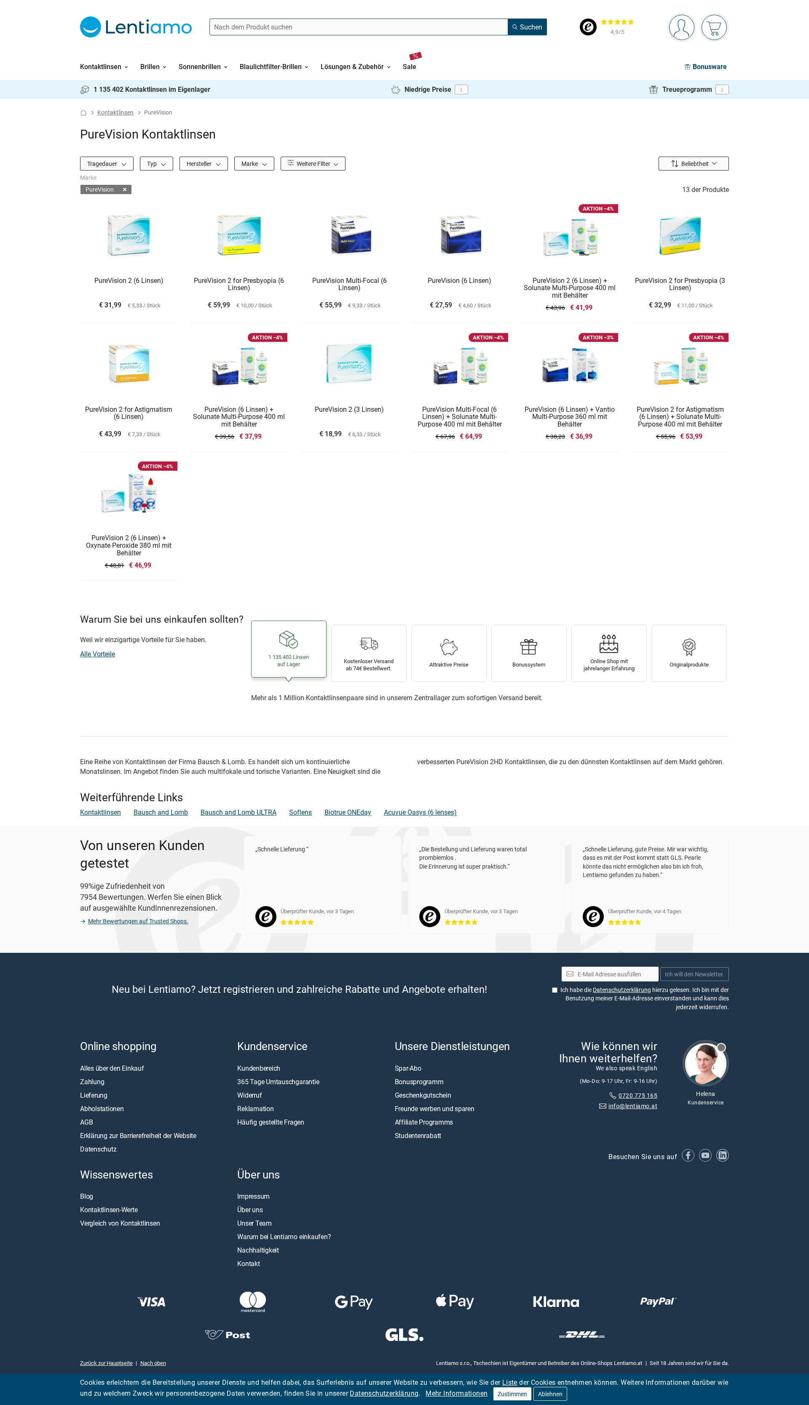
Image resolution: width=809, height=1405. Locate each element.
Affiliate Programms (424, 1122)
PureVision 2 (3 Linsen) (349, 409)
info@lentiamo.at (632, 1106)
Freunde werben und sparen (434, 1108)
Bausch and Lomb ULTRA (238, 812)
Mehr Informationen (457, 1393)
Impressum (253, 1196)
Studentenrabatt (418, 1135)
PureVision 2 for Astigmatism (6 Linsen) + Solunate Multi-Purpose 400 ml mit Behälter (680, 417)
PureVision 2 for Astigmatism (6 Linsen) (128, 413)
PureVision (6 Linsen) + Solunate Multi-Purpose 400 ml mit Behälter (239, 417)
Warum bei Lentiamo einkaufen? (284, 1236)
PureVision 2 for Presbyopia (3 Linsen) (680, 284)
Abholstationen (102, 1108)
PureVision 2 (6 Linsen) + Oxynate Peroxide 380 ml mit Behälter (128, 545)
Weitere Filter (312, 164)
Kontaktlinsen (115, 112)
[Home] (83, 112)
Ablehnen (550, 1394)
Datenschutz (98, 1149)
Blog (86, 1196)
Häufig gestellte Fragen (270, 1122)
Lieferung (93, 1095)
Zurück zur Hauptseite (106, 1363)
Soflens (300, 812)
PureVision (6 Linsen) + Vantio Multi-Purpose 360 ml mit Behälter (570, 417)
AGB (86, 1122)
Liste (509, 1382)
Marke (250, 164)
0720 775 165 (638, 1095)
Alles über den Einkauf (112, 1068)
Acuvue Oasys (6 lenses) (420, 812)
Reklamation (255, 1108)
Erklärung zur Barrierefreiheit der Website (138, 1135)
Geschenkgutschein (423, 1095)
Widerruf (249, 1095)
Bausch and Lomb (161, 812)
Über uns (250, 1209)
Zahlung (92, 1081)
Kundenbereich (258, 1068)
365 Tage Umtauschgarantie (278, 1081)
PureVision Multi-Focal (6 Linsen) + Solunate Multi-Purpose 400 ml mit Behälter (460, 417)
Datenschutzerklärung (384, 1393)
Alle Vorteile (97, 654)
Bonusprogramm (419, 1081)
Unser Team (254, 1223)
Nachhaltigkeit (258, 1250)
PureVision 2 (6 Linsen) (128, 281)
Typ (152, 164)
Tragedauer (102, 164)
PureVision (100, 189)
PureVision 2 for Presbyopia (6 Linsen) (239, 284)
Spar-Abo (408, 1068)
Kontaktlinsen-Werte (108, 1209)
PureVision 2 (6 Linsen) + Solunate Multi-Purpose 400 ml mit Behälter (570, 288)
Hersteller (200, 164)
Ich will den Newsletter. (694, 974)
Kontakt (248, 1263)
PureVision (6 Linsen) (459, 281)
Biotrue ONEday (347, 812)
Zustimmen (512, 1394)
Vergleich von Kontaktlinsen (120, 1223)
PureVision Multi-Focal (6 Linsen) (349, 284)
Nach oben (153, 1363)
